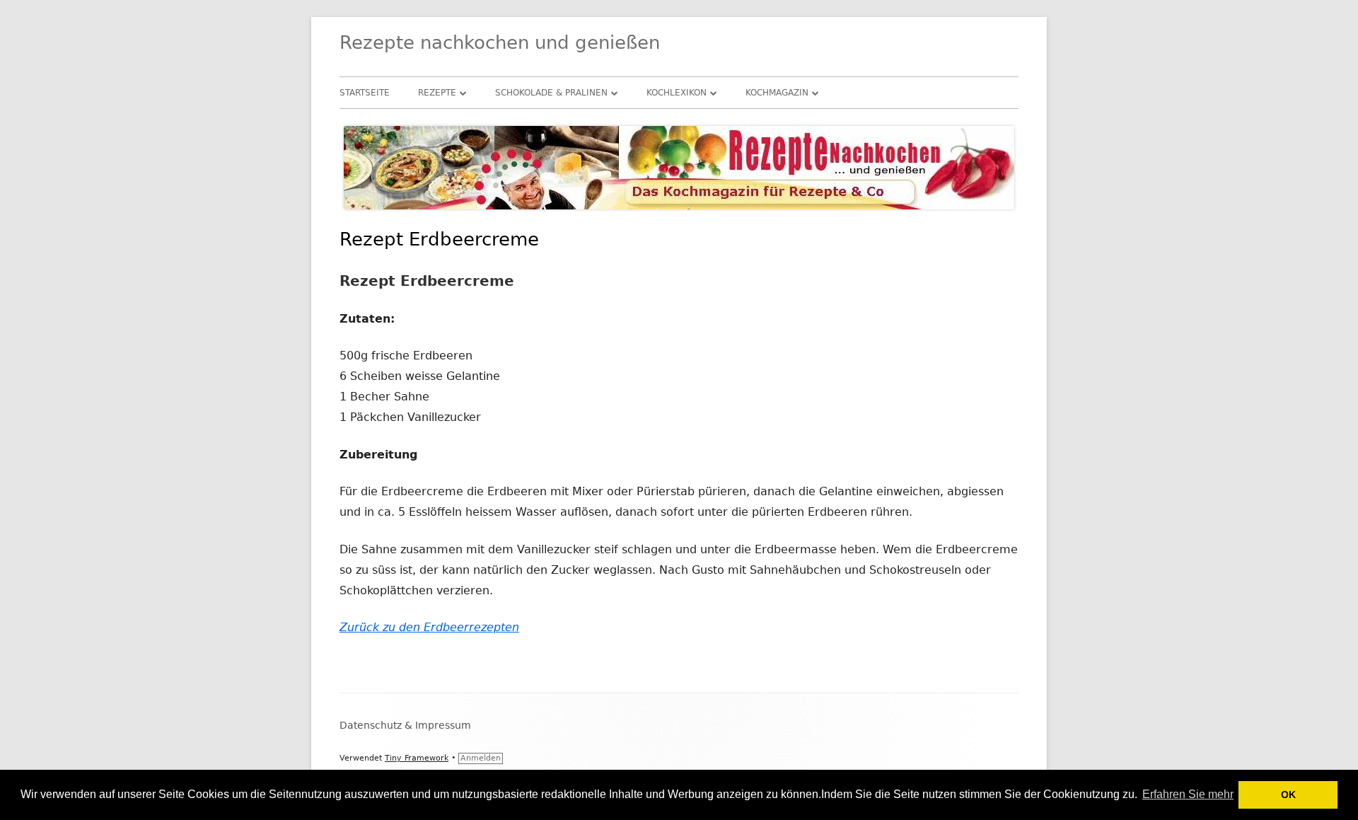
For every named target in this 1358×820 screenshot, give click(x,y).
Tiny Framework (416, 758)
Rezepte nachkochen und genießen (500, 42)
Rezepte (437, 93)
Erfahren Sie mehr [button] (1188, 794)
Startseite (365, 93)
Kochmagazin (776, 93)
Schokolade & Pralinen (551, 93)
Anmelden (480, 758)
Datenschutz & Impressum (405, 725)
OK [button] (1288, 794)
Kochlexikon (676, 93)
